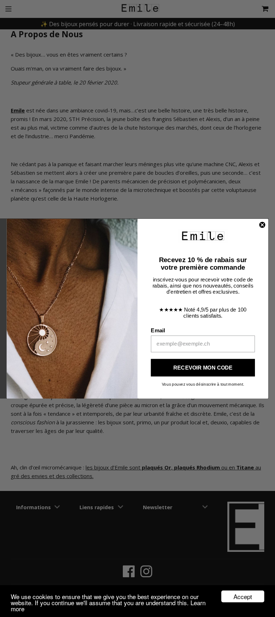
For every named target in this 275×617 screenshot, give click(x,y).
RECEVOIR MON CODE (203, 367)
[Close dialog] (262, 224)
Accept (242, 596)
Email (158, 330)
